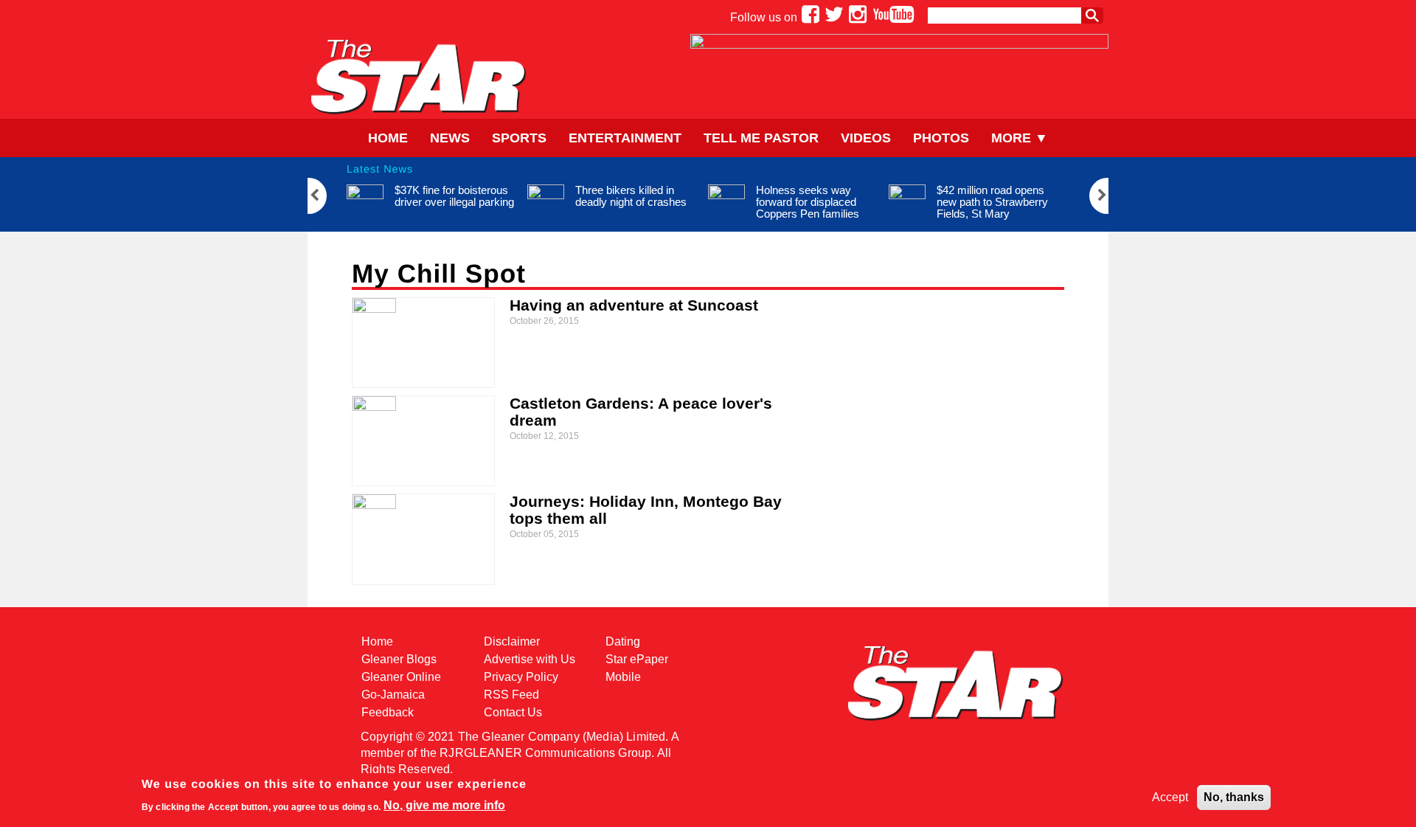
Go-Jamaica (393, 694)
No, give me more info (444, 805)
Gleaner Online (401, 677)
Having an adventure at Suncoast (634, 305)
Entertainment (625, 138)
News (450, 138)
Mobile (623, 677)
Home (388, 138)
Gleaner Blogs (399, 659)
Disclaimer (512, 641)
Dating (622, 641)
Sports (519, 138)
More (1011, 138)
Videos (866, 138)
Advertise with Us (529, 659)
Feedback (387, 712)
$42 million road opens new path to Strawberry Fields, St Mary (992, 202)
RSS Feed (511, 694)
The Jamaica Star (418, 76)
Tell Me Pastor (761, 138)
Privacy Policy (521, 677)
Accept (1170, 797)
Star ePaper (636, 659)
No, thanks (1234, 797)
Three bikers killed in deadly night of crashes (631, 196)
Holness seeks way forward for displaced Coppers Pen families (807, 202)
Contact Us (513, 712)
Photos (941, 138)
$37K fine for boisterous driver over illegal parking (454, 196)
